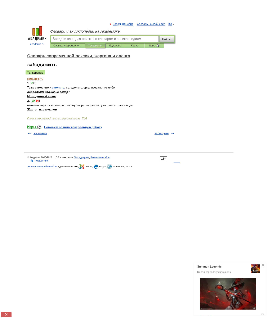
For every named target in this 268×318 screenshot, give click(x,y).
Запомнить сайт (123, 24)
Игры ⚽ (154, 45)
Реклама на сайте (100, 157)
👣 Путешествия (39, 160)
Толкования (95, 45)
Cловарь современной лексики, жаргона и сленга (67, 45)
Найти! (166, 39)
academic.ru (37, 44)
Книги (134, 45)
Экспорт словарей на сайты (42, 166)
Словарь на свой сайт (151, 24)
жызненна (40, 133)
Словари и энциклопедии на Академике (85, 31)
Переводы (115, 45)
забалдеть (162, 133)
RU (170, 24)
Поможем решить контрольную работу (73, 127)
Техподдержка (81, 157)
